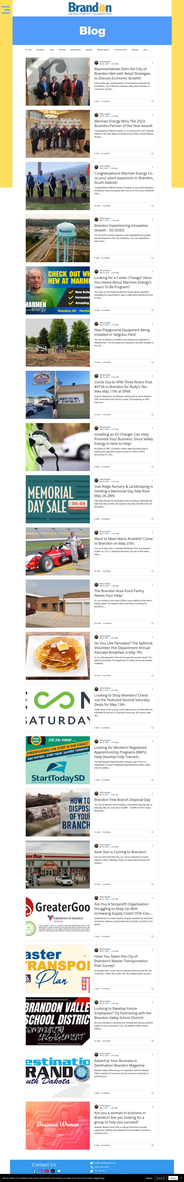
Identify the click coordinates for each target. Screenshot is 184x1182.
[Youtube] (46, 1170)
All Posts (28, 50)
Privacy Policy (99, 1178)
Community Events (120, 50)
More (145, 50)
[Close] (180, 1178)
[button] (6, 10)
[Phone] (92, 1167)
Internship (135, 50)
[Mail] (91, 1163)
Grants (51, 50)
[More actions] (153, 62)
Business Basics (75, 50)
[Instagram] (40, 1170)
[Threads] (52, 1170)
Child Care (62, 50)
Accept (173, 1178)
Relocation (89, 50)
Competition (40, 50)
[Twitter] (59, 1170)
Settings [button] (149, 1178)
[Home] (91, 1171)
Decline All (160, 1178)
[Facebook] (34, 1170)
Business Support (103, 50)
